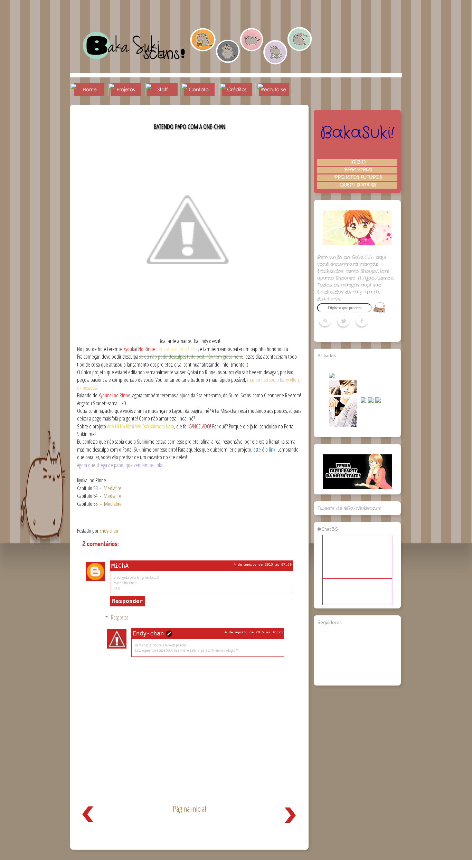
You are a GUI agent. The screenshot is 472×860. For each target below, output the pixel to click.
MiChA (120, 565)
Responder (127, 601)
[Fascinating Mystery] (343, 393)
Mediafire (112, 488)
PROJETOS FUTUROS (358, 177)
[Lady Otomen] (343, 425)
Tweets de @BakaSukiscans (349, 508)
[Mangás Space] (331, 377)
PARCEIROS (358, 170)
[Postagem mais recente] (88, 824)
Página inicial (189, 808)
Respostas (119, 617)
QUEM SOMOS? (358, 185)
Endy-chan (148, 633)
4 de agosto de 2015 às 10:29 (254, 632)
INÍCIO (358, 162)
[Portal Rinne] (378, 401)
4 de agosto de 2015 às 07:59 (263, 564)
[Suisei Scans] (363, 401)
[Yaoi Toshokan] (371, 401)
